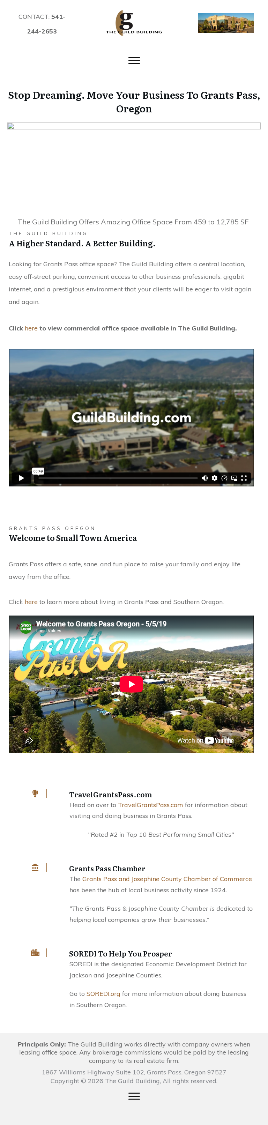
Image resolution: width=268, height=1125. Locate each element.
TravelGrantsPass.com (150, 805)
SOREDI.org (103, 994)
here (31, 602)
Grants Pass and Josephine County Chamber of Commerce (167, 879)
